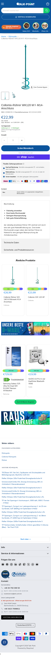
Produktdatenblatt (17, 380)
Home (3, 37)
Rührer (4, 460)
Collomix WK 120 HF (36, 297)
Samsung (6, 394)
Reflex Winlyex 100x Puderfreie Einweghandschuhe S (22, 488)
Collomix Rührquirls (9, 457)
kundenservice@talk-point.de (13, 594)
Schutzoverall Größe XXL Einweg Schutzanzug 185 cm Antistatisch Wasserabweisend (22, 483)
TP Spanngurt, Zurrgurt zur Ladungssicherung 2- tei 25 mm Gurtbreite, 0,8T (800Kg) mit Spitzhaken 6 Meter (24, 507)
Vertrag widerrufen (12, 617)
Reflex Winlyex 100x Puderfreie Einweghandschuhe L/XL (23, 497)
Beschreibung (9, 204)
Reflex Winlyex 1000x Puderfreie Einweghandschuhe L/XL (23, 512)
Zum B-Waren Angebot (25, 402)
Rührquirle (13, 37)
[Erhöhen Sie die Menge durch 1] (22, 140)
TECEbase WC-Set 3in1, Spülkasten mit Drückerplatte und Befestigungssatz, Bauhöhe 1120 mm (23, 473)
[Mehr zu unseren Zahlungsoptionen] (23, 163)
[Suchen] (46, 10)
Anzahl (3, 135)
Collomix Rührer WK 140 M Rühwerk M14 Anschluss (12, 299)
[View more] (25, 332)
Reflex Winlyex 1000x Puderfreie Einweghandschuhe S (22, 521)
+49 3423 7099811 (12, 609)
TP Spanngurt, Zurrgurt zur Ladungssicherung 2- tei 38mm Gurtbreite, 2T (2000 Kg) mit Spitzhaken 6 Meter (24, 517)
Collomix (6, 305)
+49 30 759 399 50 (12, 588)
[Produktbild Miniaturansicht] (5, 96)
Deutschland (24, 625)
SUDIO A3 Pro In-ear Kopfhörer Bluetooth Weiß (36, 381)
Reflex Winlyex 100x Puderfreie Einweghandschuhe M (22, 478)
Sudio (30, 387)
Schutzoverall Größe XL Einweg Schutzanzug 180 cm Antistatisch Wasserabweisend (22, 492)
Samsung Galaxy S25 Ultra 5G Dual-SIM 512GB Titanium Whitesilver (11, 387)
